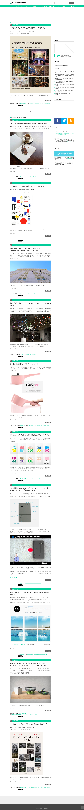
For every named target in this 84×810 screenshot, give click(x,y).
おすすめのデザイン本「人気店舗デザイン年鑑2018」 (28, 28)
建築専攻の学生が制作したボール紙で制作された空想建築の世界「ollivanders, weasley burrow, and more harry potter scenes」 (64, 75)
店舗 (47, 103)
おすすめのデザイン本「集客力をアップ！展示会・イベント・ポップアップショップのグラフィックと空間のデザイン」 (64, 71)
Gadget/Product (36, 6)
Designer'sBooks (52, 6)
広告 (44, 654)
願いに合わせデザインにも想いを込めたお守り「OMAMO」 (30, 435)
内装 (45, 103)
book (34, 103)
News (16, 6)
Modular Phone (13, 577)
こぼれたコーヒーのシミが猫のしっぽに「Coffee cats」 (28, 123)
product (34, 425)
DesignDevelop (69, 158)
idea (18, 714)
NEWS (21, 583)
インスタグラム (36, 654)
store (40, 103)
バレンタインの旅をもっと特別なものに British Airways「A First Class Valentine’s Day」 (64, 82)
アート (31, 176)
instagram (28, 654)
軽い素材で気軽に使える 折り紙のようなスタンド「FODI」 (63, 94)
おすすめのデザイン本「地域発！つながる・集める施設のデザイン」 (64, 85)
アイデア (37, 425)
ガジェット (41, 425)
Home (12, 6)
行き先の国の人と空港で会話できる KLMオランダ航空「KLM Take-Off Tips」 (64, 91)
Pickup (63, 6)
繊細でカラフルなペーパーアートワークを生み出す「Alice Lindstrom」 (64, 68)
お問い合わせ (69, 141)
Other (59, 6)
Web (26, 6)
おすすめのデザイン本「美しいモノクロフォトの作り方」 (29, 724)
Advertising (44, 6)
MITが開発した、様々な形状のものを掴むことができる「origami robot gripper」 (64, 79)
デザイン (42, 103)
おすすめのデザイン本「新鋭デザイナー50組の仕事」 (28, 186)
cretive (28, 293)
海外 (46, 654)
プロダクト (47, 425)
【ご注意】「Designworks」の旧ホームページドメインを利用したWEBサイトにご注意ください (64, 65)
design (36, 103)
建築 (48, 103)
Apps (30, 6)
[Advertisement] (42, 12)
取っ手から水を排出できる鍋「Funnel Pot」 (24, 364)
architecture (31, 103)
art (26, 176)
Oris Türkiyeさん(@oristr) (19, 644)
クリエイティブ (34, 176)
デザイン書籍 (48, 238)
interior (38, 103)
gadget (32, 425)
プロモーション (41, 654)
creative (28, 176)
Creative (21, 6)
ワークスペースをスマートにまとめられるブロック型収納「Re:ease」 (64, 88)
